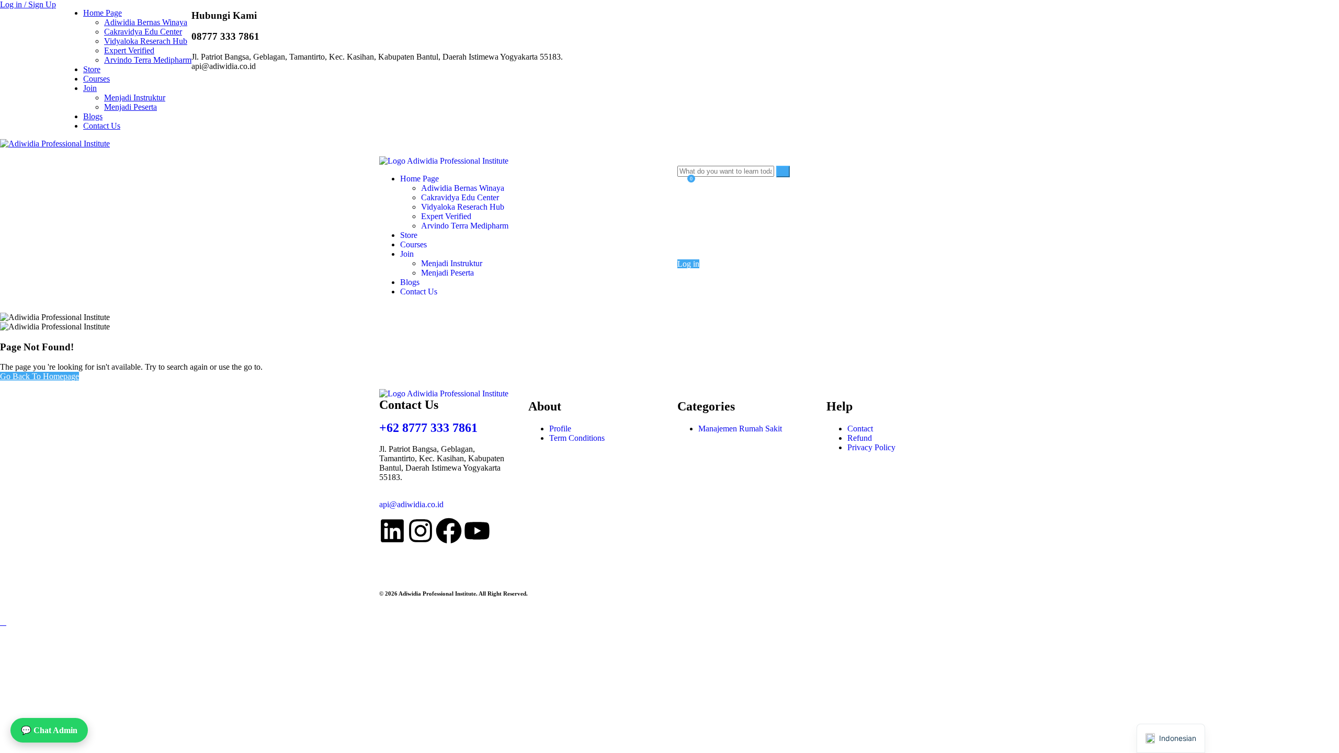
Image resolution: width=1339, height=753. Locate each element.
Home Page (102, 12)
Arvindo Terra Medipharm (147, 59)
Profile (560, 428)
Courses (96, 78)
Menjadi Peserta (130, 106)
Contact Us (101, 125)
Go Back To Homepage (39, 376)
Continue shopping (721, 233)
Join (90, 88)
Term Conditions (577, 437)
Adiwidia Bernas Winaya (145, 22)
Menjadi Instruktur (134, 97)
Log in (688, 263)
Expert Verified (129, 50)
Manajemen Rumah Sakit (740, 428)
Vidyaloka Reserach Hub (145, 41)
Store (91, 69)
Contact (860, 428)
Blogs (93, 116)
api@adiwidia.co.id (411, 504)
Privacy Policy (871, 447)
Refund (859, 437)
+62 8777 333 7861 (428, 428)
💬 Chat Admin (49, 730)
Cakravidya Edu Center (143, 31)
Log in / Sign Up (28, 4)
